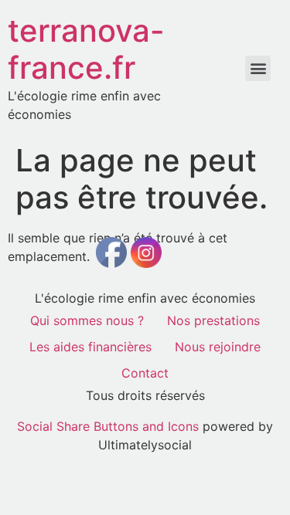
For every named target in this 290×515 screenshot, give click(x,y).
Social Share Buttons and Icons (108, 426)
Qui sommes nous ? (87, 320)
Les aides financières (90, 346)
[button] (258, 68)
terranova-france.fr (86, 49)
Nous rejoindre (218, 346)
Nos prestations (213, 320)
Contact (145, 373)
